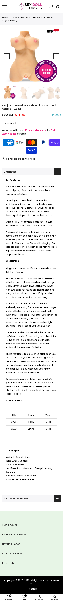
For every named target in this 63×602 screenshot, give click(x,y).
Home (5, 17)
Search (33, 588)
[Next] (56, 56)
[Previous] (7, 56)
